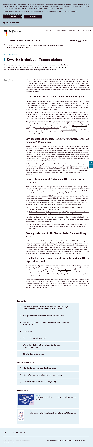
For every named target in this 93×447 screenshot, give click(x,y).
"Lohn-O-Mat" (32, 152)
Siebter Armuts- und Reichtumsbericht (47, 128)
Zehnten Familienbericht (68, 130)
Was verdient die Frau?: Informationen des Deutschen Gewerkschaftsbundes (42, 346)
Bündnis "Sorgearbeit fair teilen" (34, 338)
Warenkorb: (75, 41)
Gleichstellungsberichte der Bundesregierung (40, 382)
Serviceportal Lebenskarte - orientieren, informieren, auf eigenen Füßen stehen (46, 323)
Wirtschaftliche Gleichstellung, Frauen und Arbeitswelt (46, 45)
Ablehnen (33, 16)
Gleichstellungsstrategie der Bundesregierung (40, 368)
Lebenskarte (40, 146)
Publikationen (22, 390)
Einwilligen (12, 16)
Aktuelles (20, 40)
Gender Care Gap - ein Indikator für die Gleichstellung (43, 375)
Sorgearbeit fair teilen (64, 270)
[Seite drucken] (91, 166)
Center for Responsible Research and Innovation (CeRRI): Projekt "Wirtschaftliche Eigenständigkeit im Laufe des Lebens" (46, 308)
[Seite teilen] (91, 163)
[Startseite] (5, 45)
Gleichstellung (20, 45)
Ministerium (29, 40)
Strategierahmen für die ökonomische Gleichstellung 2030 (45, 241)
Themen (12, 40)
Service (37, 40)
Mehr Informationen (12, 22)
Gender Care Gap (33, 85)
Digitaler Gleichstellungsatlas (33, 354)
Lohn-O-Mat (27, 331)
